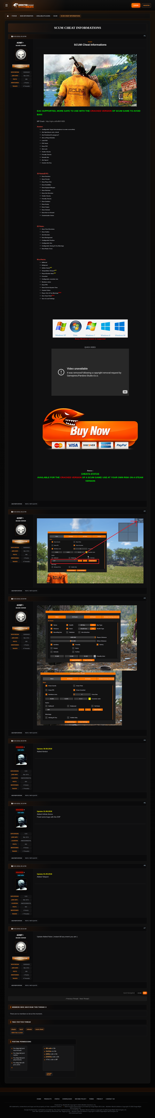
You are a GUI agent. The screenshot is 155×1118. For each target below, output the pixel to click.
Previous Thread (72, 999)
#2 (145, 511)
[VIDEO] (49, 1057)
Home (39, 1099)
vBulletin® (66, 1105)
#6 (145, 865)
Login (135, 5)
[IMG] (48, 1054)
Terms (91, 1099)
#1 (145, 36)
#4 (145, 740)
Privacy (100, 1099)
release (29, 1029)
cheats (13, 1029)
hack (21, 1029)
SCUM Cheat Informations (77, 28)
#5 (145, 803)
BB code (49, 1048)
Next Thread (84, 999)
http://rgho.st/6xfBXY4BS (55, 121)
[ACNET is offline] (21, 54)
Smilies (48, 1051)
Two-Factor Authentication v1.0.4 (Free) (66, 1110)
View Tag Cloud (17, 1033)
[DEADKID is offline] (21, 759)
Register (146, 5)
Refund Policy (80, 1099)
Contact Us (110, 1099)
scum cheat (39, 1029)
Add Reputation (16, 504)
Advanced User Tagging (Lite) (61, 1111)
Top (145, 993)
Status (57, 1099)
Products (48, 1099)
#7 (145, 928)
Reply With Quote (31, 504)
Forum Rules (49, 1074)
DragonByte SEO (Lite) (98, 1106)
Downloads (67, 1099)
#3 (145, 598)
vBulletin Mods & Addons (114, 1106)
